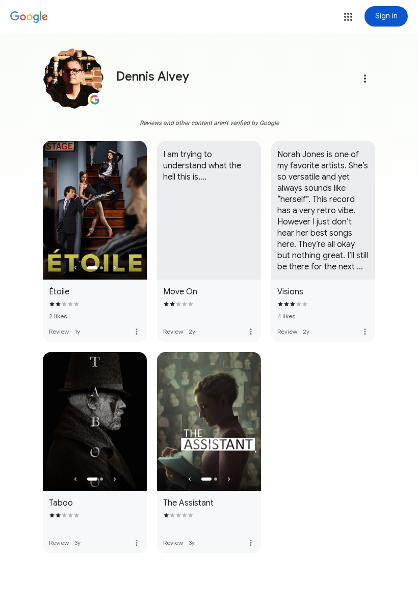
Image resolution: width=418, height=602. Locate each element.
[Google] (29, 17)
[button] (348, 17)
